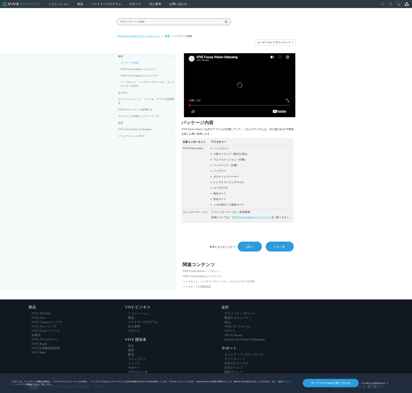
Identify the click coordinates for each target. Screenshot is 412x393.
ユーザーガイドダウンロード (274, 42)
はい (250, 246)
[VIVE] (21, 4)
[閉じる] (383, 4)
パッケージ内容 (130, 62)
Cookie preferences (373, 383)
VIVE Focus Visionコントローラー (140, 75)
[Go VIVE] (407, 4)
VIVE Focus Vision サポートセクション (139, 36)
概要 (167, 36)
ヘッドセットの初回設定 (197, 286)
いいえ (280, 246)
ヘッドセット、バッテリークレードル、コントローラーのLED (148, 84)
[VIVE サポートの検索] (224, 21)
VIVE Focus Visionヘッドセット (138, 69)
